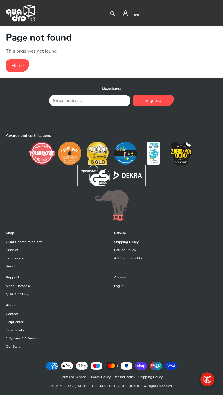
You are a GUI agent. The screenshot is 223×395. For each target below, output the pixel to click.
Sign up (153, 100)
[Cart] (136, 13)
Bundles (12, 250)
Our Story (13, 346)
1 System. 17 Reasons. (23, 338)
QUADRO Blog (17, 294)
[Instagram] (126, 119)
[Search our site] (112, 13)
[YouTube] (140, 119)
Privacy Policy (100, 377)
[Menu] (212, 13)
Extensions (14, 258)
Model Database (18, 286)
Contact (12, 314)
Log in (119, 286)
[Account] (125, 13)
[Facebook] (82, 119)
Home (17, 65)
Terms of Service (73, 377)
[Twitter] (97, 119)
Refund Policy (125, 250)
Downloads (15, 330)
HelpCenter (14, 322)
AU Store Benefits (128, 258)
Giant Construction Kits (24, 241)
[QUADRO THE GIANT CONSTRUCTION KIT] (20, 13)
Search (11, 266)
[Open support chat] (207, 379)
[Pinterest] (111, 119)
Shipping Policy (126, 241)
